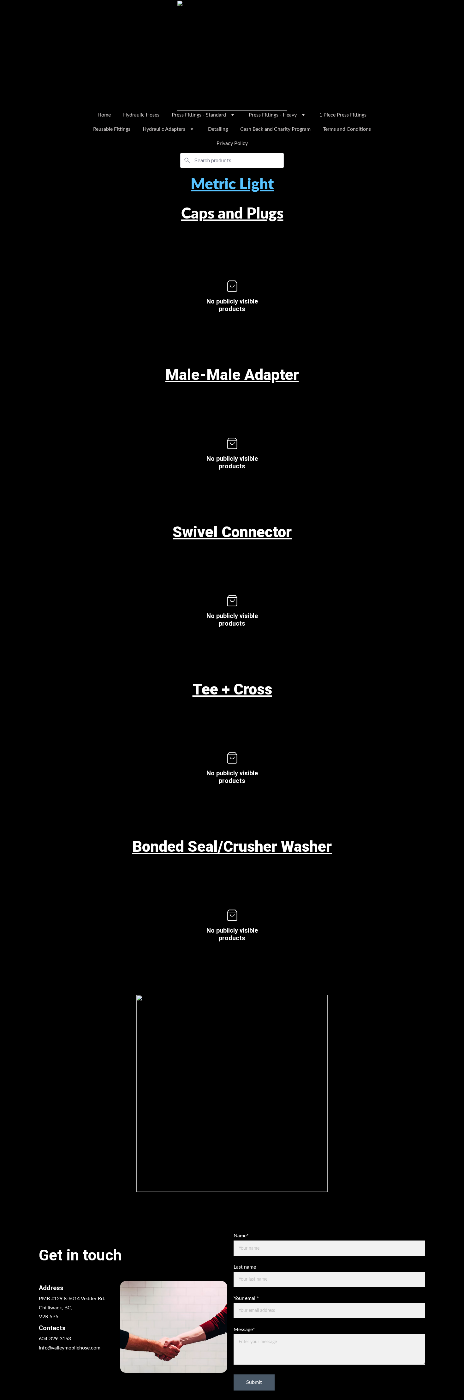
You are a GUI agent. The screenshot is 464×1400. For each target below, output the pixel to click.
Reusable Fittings (111, 129)
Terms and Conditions (347, 129)
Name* (241, 1235)
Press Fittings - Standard (199, 114)
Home (104, 114)
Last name (245, 1267)
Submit (254, 1382)
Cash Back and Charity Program (275, 129)
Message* (244, 1329)
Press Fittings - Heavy (273, 114)
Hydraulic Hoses (141, 114)
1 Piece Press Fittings (342, 114)
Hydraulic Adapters (164, 129)
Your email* (246, 1298)
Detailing (218, 129)
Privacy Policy (232, 143)
